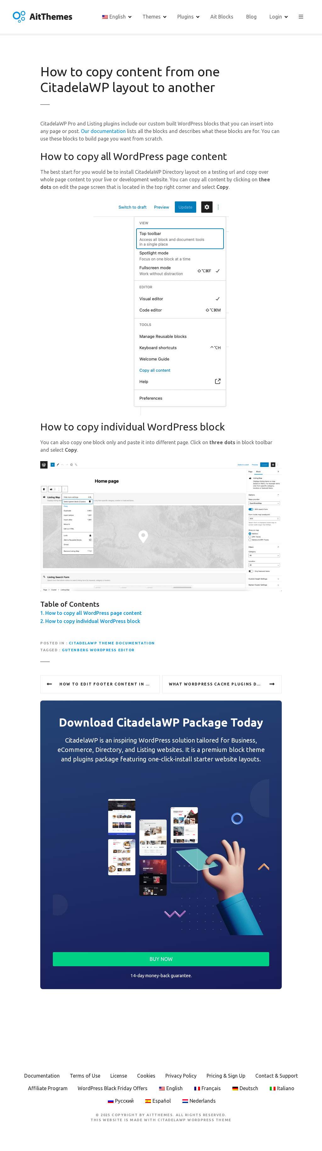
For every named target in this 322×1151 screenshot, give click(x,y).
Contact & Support (276, 1076)
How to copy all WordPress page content (93, 613)
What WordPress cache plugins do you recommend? (225, 684)
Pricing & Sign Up (226, 1076)
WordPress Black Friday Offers (112, 1088)
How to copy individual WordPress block (92, 621)
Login (275, 16)
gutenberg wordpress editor (98, 650)
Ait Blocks (221, 16)
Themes (151, 16)
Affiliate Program (48, 1088)
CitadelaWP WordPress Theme (194, 1120)
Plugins (185, 16)
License (118, 1076)
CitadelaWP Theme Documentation (112, 643)
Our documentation (103, 131)
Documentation (42, 1076)
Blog (251, 16)
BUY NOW (161, 959)
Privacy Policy (181, 1076)
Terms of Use (85, 1076)
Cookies (146, 1076)
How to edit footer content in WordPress (109, 684)
